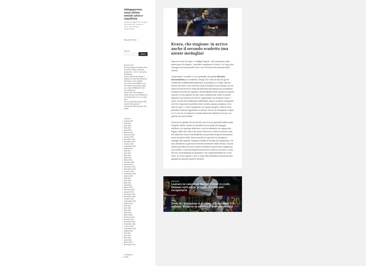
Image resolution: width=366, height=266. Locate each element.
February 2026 (129, 135)
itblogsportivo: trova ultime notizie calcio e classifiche (133, 14)
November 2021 (130, 244)
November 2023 (130, 196)
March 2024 (128, 187)
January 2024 (129, 192)
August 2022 (128, 231)
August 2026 (128, 121)
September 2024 (130, 174)
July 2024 (127, 178)
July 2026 (127, 123)
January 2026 (129, 137)
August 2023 (128, 203)
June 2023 (127, 208)
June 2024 (127, 180)
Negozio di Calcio (130, 40)
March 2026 (128, 132)
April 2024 (128, 185)
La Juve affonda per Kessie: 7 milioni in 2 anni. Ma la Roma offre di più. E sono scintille (135, 78)
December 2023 (129, 194)
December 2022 (129, 222)
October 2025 (129, 144)
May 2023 (127, 210)
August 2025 (128, 148)
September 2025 (130, 146)
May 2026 (127, 128)
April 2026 (128, 130)
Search (127, 51)
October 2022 (129, 226)
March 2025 (128, 160)
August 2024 (128, 176)
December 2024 (129, 167)
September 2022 (130, 228)
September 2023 (130, 201)
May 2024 (127, 183)
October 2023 (129, 199)
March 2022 (128, 242)
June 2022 (127, 235)
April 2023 (128, 212)
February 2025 (129, 162)
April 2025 (128, 158)
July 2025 (127, 151)
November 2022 (130, 224)
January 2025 (129, 164)
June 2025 (127, 153)
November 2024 (130, 169)
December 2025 (129, 139)
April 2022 (128, 240)
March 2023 (128, 215)
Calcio (126, 257)
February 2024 (129, 190)
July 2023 (127, 206)
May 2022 (127, 238)
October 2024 (129, 171)
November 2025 (130, 142)
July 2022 (127, 233)
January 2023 (129, 219)
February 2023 (129, 217)
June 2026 (127, 126)
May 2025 (127, 155)
